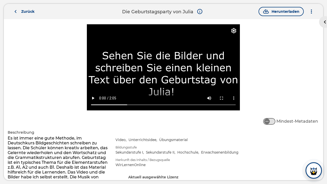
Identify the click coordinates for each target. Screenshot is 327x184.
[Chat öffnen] (314, 170)
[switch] (269, 121)
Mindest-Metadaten (297, 121)
